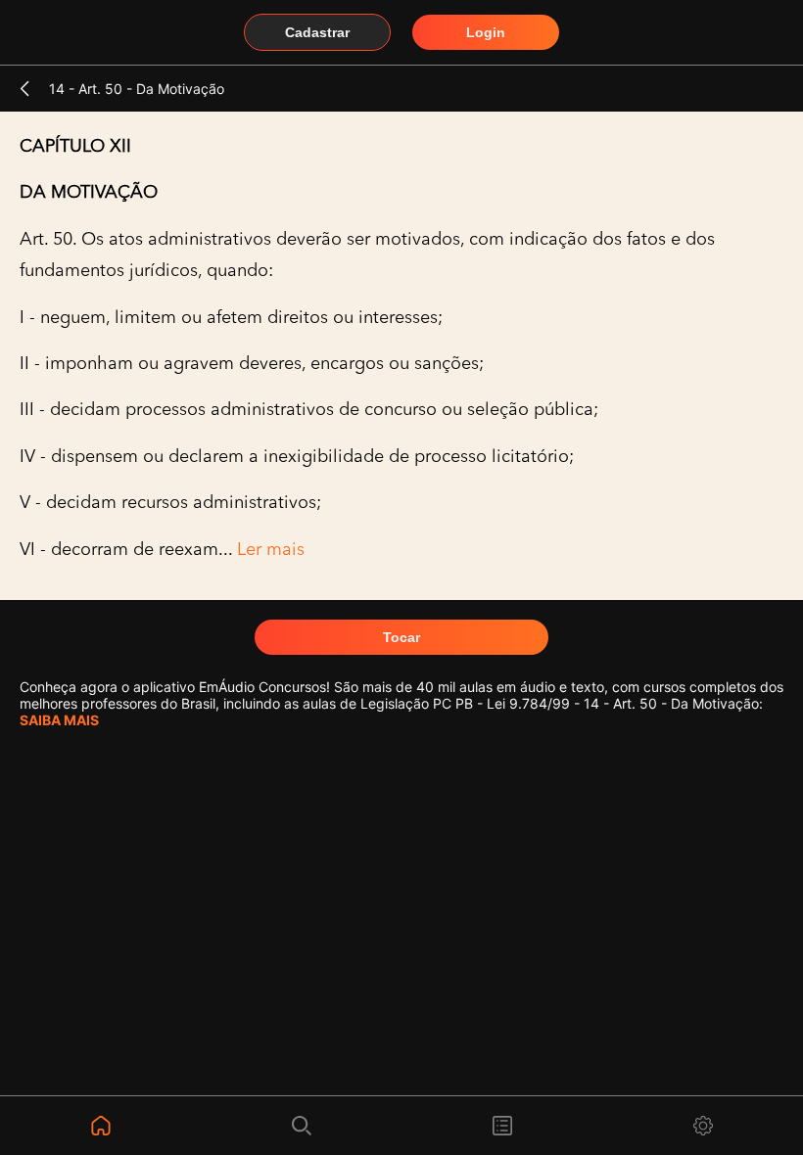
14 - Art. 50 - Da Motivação (136, 88)
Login (485, 32)
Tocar (401, 637)
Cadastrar (317, 32)
